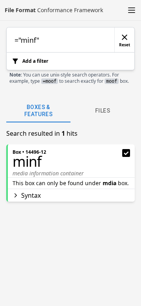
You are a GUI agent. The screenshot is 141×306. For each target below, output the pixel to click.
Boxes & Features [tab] (38, 110)
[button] (131, 10)
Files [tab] (102, 110)
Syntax (31, 195)
